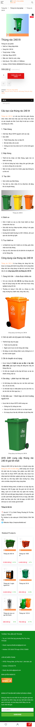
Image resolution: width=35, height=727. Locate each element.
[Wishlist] (6, 724)
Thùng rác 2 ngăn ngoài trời (9, 584)
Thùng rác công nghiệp (16, 8)
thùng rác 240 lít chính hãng (10, 469)
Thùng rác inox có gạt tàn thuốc (9, 614)
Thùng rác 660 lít (9, 554)
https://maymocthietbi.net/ (17, 522)
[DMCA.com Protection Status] (6, 679)
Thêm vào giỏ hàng (16, 76)
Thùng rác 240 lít (8, 91)
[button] (33, 15)
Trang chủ (4, 8)
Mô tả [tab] (4, 100)
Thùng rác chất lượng (18, 91)
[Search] (32, 2)
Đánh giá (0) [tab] (6, 103)
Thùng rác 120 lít (24, 613)
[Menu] (2, 2)
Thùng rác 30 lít (24, 583)
